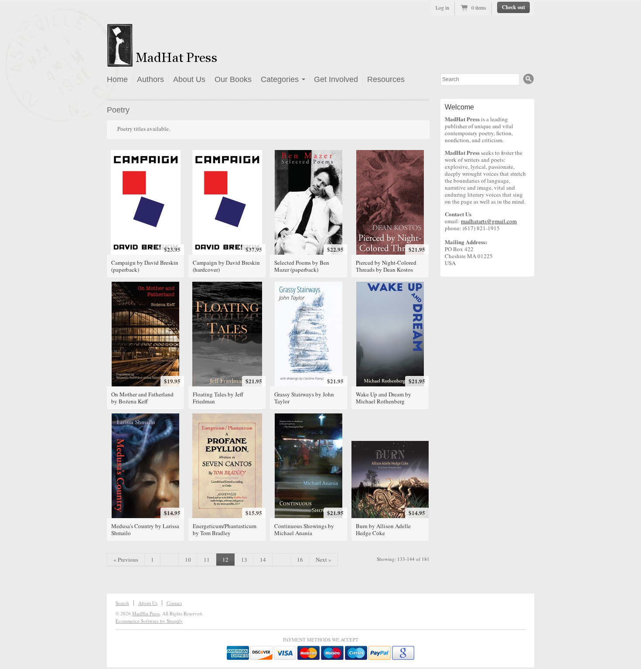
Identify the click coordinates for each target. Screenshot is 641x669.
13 (244, 559)
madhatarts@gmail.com (489, 221)
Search (122, 603)
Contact (174, 603)
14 (263, 559)
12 (225, 559)
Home (117, 79)
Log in (442, 7)
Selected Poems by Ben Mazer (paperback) (301, 266)
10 (188, 559)
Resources (386, 79)
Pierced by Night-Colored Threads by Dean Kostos (386, 266)
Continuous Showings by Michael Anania (304, 529)
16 (300, 559)
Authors (150, 79)
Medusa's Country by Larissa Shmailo (145, 529)
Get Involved (336, 79)
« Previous (125, 559)
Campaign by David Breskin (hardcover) (226, 266)
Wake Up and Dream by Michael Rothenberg (383, 398)
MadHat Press (146, 613)
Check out (513, 7)
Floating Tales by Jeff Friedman (218, 398)
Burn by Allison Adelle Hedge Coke (383, 529)
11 (207, 559)
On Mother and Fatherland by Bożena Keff (142, 398)
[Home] (188, 62)
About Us (189, 79)
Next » (323, 559)
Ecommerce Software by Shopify (149, 621)
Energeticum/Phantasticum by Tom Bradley (224, 529)
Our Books (233, 79)
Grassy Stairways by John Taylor (304, 398)
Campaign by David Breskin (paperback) (144, 266)
